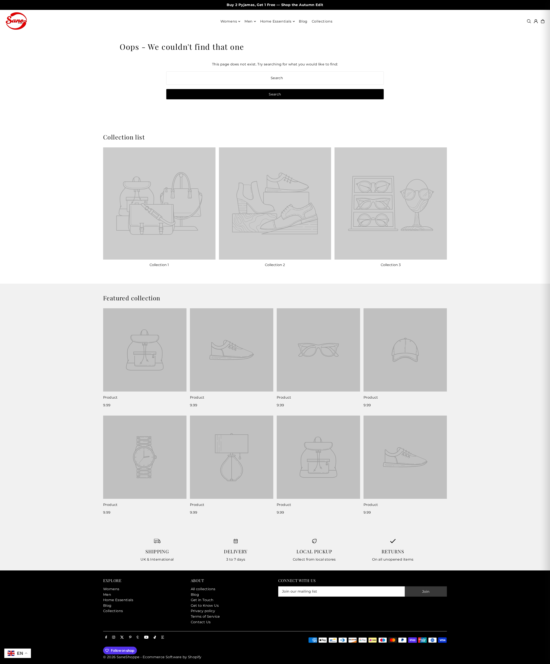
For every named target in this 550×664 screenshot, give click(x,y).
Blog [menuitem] (303, 21)
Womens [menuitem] (228, 21)
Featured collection (131, 298)
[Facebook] (106, 637)
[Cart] (542, 21)
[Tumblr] (138, 637)
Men (107, 595)
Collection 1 (159, 265)
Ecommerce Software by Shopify (172, 657)
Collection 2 (275, 265)
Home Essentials (118, 600)
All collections (203, 589)
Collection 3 (391, 265)
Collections (113, 611)
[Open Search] (529, 21)
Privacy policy (203, 611)
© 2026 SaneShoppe (121, 657)
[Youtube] (146, 637)
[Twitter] (122, 637)
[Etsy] (162, 637)
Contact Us (201, 622)
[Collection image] (159, 203)
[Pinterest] (130, 637)
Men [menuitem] (248, 21)
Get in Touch (202, 600)
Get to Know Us (205, 605)
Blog (107, 605)
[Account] (536, 21)
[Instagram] (113, 637)
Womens (111, 589)
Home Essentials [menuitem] (276, 21)
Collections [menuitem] (322, 21)
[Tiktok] (155, 637)
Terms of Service (205, 616)
